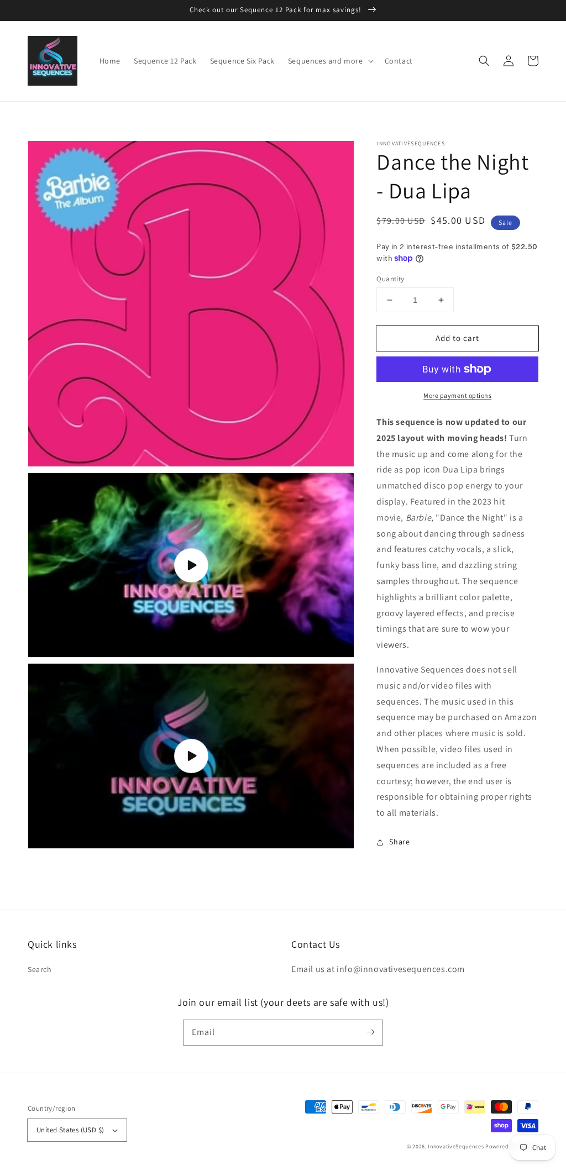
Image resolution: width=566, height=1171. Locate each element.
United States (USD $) (70, 1130)
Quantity (390, 278)
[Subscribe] (370, 1032)
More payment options (457, 395)
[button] (484, 61)
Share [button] (399, 842)
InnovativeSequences (456, 1146)
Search (40, 969)
